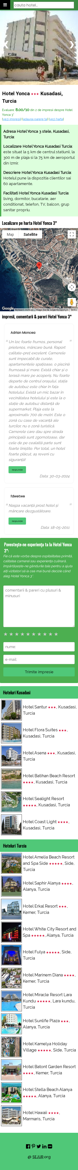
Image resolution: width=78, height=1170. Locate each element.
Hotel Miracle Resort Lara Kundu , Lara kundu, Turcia (49, 1001)
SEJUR (37, 1156)
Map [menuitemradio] (10, 234)
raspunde (17, 469)
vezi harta (56, 119)
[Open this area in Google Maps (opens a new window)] (8, 308)
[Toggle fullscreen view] (72, 234)
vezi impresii (12, 119)
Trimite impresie (39, 672)
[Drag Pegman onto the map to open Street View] (72, 302)
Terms (74, 310)
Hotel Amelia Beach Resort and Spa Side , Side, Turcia (48, 863)
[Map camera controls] (72, 287)
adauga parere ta (35, 119)
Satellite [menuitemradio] (30, 234)
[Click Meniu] (5, 5)
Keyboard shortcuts (24, 310)
